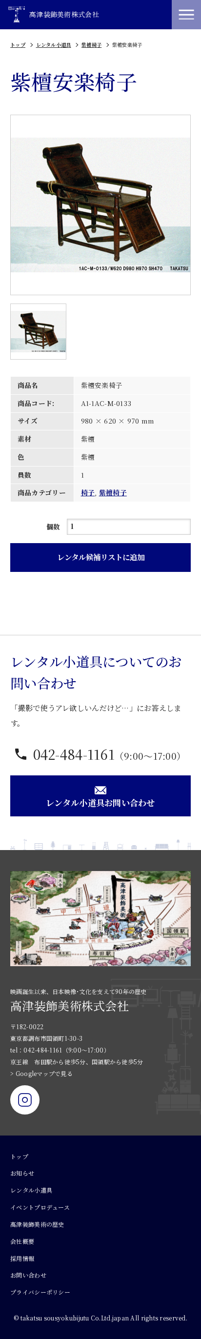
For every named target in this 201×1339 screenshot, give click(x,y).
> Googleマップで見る (41, 1073)
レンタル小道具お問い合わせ (100, 802)
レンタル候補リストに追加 (100, 556)
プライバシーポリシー (40, 1292)
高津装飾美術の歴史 (37, 1224)
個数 (53, 526)
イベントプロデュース (40, 1207)
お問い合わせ (28, 1275)
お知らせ (22, 1173)
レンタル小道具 (53, 44)
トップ (17, 44)
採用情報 (22, 1258)
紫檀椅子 (91, 44)
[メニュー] (186, 14)
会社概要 (22, 1241)
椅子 (88, 492)
